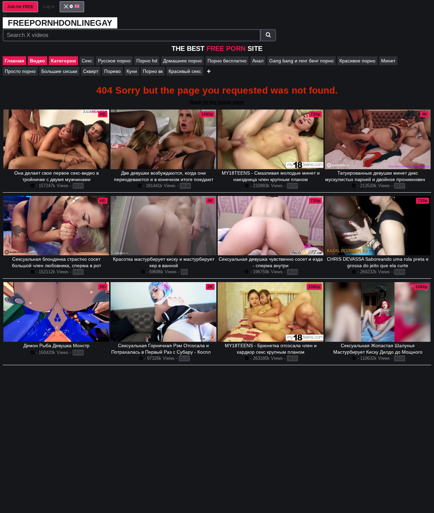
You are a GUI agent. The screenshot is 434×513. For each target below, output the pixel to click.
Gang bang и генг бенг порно (301, 60)
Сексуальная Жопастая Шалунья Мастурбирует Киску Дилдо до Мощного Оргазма (377, 352)
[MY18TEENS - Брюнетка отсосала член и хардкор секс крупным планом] (270, 312)
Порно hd (146, 60)
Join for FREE (20, 6)
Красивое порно (357, 60)
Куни (131, 71)
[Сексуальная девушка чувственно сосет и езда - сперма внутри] (270, 226)
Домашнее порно (182, 60)
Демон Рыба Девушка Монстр (56, 345)
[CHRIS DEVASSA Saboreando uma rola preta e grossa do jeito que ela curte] (378, 225)
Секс (87, 60)
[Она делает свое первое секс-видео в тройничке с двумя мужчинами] (56, 139)
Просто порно (20, 71)
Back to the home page (217, 102)
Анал (257, 60)
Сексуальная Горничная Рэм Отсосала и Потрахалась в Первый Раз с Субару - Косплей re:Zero (163, 352)
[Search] (268, 35)
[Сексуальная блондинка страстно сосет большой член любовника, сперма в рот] (56, 226)
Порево (112, 71)
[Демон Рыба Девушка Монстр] (56, 312)
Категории (63, 60)
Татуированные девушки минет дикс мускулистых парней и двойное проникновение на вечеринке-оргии (378, 179)
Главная (14, 60)
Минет (388, 60)
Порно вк (153, 71)
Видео (37, 60)
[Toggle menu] (5, 16)
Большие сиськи (59, 71)
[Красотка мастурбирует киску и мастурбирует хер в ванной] (163, 226)
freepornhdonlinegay (60, 22)
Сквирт (90, 71)
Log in (49, 6)
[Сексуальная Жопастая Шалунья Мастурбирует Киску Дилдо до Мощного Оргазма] (378, 312)
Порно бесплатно (227, 60)
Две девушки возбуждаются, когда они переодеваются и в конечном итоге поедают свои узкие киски (163, 179)
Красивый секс (185, 71)
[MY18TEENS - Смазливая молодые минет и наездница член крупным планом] (270, 139)
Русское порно (114, 60)
